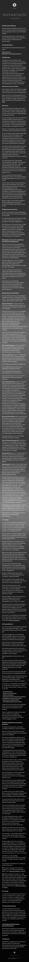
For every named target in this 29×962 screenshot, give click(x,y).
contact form (8, 52)
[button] (14, 952)
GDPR (3, 102)
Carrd (24, 89)
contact (9, 958)
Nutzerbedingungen (8, 691)
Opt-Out (23, 871)
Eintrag (8, 719)
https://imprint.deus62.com (14, 53)
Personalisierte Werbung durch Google (12, 701)
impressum (13, 958)
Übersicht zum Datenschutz (9, 693)
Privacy (15, 98)
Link (9, 609)
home (14, 8)
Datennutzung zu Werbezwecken (11, 700)
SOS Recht (22, 945)
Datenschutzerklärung (14, 620)
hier (18, 945)
